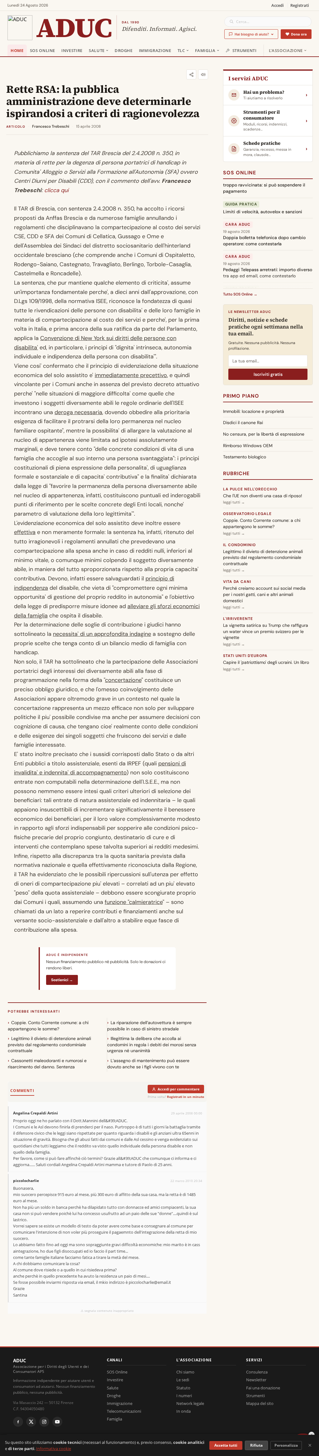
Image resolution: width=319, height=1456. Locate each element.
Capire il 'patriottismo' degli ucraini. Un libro (266, 662)
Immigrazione (155, 50)
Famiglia (205, 50)
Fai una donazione (263, 1388)
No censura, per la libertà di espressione (263, 434)
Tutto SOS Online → (240, 294)
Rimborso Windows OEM (248, 445)
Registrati (299, 5)
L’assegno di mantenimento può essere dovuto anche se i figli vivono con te (148, 1064)
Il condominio (239, 544)
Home (17, 50)
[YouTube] (57, 1422)
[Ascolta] (203, 74)
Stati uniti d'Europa (245, 655)
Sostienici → (62, 979)
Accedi (277, 5)
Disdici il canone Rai (243, 422)
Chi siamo (185, 1372)
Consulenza (257, 1372)
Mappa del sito (260, 1403)
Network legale (190, 1403)
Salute (97, 50)
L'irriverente (238, 618)
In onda (183, 1411)
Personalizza (286, 1445)
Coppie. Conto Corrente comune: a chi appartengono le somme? (48, 1026)
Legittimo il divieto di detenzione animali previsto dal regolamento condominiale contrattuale (49, 1044)
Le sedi (182, 1380)
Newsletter (256, 1380)
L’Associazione (286, 50)
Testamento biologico (244, 457)
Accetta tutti (225, 1445)
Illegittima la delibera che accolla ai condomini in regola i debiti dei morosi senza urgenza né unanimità (151, 1044)
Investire (72, 50)
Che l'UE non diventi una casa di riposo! (262, 496)
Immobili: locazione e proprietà (253, 411)
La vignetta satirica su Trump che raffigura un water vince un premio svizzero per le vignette (265, 631)
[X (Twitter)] (31, 1422)
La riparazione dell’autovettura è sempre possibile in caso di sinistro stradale (149, 1026)
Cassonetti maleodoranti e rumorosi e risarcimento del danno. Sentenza (47, 1064)
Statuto (183, 1388)
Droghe (124, 50)
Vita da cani (237, 581)
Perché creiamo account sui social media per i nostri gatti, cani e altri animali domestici (264, 594)
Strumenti (244, 50)
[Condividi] (191, 74)
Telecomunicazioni (124, 1411)
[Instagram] (44, 1422)
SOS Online (42, 50)
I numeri (184, 1395)
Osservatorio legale (247, 513)
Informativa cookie (53, 1448)
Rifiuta (256, 1445)
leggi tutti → (234, 502)
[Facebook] (18, 1422)
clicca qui (56, 190)
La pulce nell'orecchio (250, 489)
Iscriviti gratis (268, 374)
